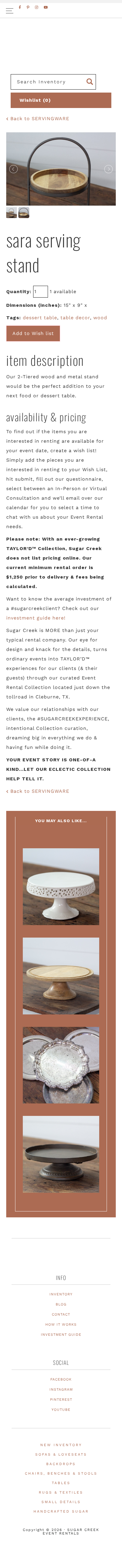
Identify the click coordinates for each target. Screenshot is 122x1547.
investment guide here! (35, 618)
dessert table (40, 317)
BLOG (61, 1304)
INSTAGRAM (61, 1389)
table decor (75, 317)
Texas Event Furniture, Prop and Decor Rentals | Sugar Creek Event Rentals (61, 53)
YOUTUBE (61, 1410)
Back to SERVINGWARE (39, 118)
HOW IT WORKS (61, 1324)
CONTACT (61, 1314)
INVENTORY (61, 1294)
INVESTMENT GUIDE (61, 1334)
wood (100, 317)
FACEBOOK (61, 1379)
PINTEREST (61, 1399)
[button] (61, 10)
